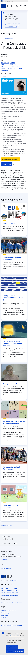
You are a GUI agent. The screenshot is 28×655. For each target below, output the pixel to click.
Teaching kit (4, 76)
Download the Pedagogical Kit (10, 159)
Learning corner (6, 551)
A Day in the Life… (11, 383)
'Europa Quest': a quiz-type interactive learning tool (13, 297)
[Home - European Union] (8, 6)
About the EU (5, 62)
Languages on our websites (8, 610)
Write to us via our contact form (9, 592)
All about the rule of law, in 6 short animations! (14, 422)
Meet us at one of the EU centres (10, 595)
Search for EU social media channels (11, 602)
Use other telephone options (9, 590)
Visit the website (6, 164)
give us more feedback (10, 543)
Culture (8, 64)
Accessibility (4, 559)
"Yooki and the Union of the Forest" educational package (12, 343)
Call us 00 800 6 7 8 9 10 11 (9, 588)
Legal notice (4, 615)
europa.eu (14, 580)
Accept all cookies (12, 647)
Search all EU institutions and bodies (11, 625)
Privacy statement (6, 568)
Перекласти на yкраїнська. (12, 23)
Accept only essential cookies (15, 651)
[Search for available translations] (13, 164)
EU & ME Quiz (9, 223)
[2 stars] (4, 539)
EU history (11, 66)
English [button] (17, 6)
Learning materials (8, 38)
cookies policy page (14, 635)
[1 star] (3, 539)
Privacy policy (5, 612)
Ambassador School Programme (11, 468)
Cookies (3, 617)
